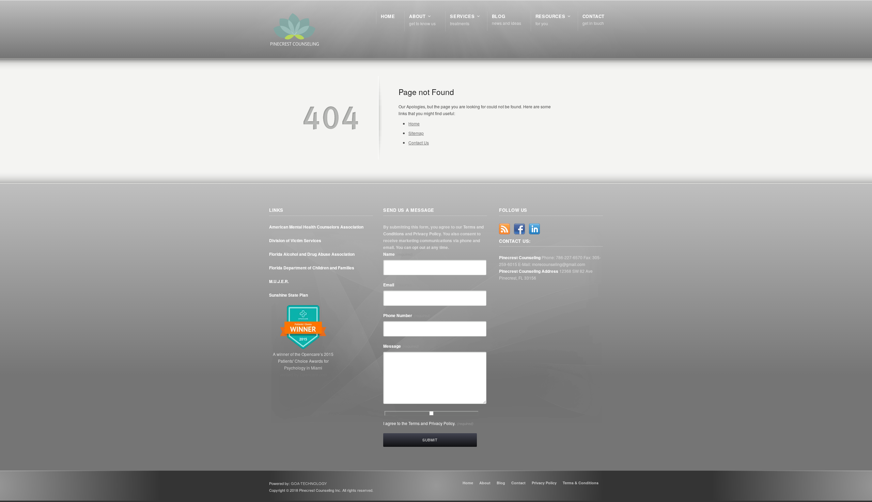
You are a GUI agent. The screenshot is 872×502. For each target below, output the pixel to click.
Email (397, 285)
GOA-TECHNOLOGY (309, 483)
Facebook (519, 228)
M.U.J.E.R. (279, 281)
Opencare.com (313, 374)
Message (401, 346)
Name (398, 254)
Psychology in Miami (303, 368)
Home (414, 123)
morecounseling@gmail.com (558, 264)
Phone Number (406, 315)
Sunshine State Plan (288, 295)
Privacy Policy (427, 234)
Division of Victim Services (295, 240)
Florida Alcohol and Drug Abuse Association (312, 254)
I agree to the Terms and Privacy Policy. (428, 423)
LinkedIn (534, 228)
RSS (504, 228)
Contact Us (418, 142)
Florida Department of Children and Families (311, 268)
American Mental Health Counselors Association (316, 227)
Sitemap (416, 133)
